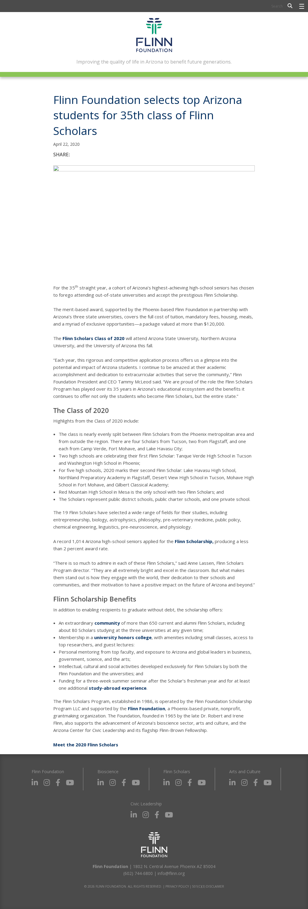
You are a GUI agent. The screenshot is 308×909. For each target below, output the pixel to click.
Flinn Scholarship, (194, 541)
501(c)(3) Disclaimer (208, 886)
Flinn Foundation (146, 708)
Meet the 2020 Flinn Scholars (85, 745)
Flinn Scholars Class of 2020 (94, 338)
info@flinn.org (171, 873)
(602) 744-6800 (138, 873)
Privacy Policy (177, 886)
